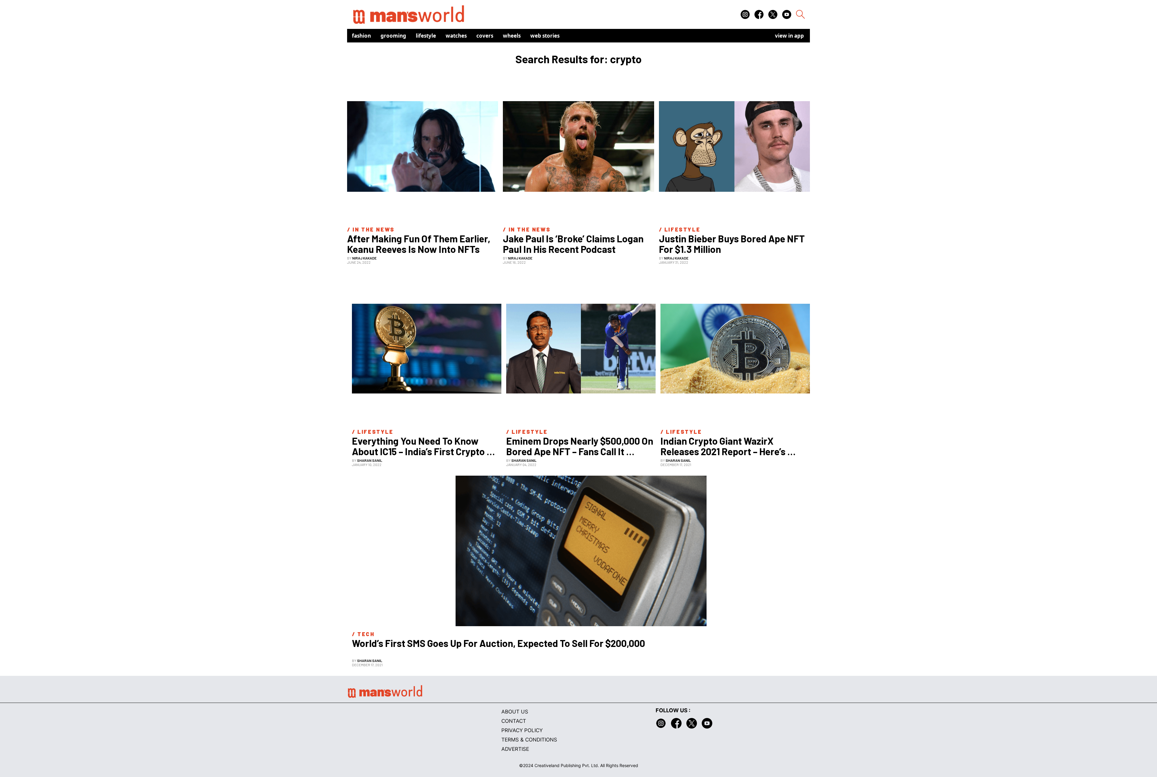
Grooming (393, 35)
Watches (456, 35)
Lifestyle (426, 35)
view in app (789, 35)
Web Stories (545, 35)
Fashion (361, 35)
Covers (484, 35)
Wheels (512, 35)
